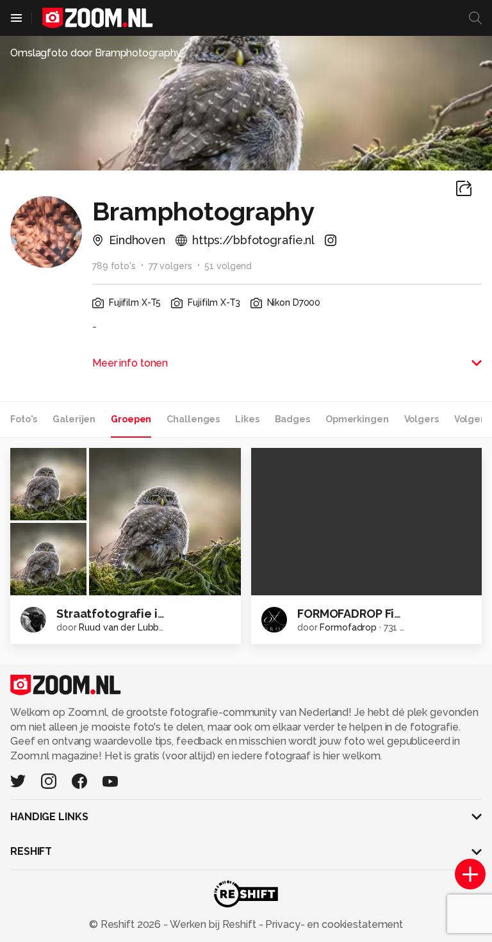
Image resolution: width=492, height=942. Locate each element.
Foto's (23, 419)
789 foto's (114, 266)
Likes (247, 419)
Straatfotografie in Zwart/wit (141, 613)
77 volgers (170, 266)
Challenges (193, 419)
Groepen (131, 419)
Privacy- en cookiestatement (333, 924)
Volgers (421, 419)
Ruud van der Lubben (124, 627)
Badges (292, 419)
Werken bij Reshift (213, 924)
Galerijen (74, 419)
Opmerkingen (357, 419)
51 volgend (228, 266)
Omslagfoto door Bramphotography (95, 53)
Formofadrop (348, 627)
